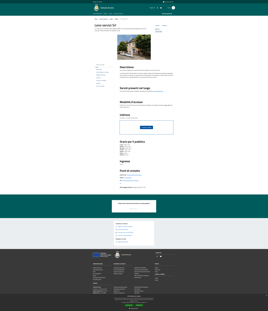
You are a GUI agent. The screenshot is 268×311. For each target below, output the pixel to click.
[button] (134, 308)
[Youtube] (160, 8)
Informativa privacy (138, 291)
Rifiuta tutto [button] (139, 305)
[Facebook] (156, 8)
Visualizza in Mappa (146, 127)
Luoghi (111, 19)
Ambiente (136, 273)
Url (120, 183)
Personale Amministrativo (99, 277)
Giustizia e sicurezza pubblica (141, 269)
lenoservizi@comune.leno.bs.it (134, 175)
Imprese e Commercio (119, 271)
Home (96, 19)
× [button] (266, 295)
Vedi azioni (164, 25)
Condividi (157, 25)
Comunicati (157, 269)
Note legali (136, 293)
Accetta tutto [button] (129, 305)
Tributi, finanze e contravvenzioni (142, 271)
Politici (94, 275)
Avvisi (156, 271)
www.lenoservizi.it (158, 91)
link (146, 302)
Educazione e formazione (140, 267)
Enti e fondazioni (97, 273)
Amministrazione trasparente (141, 287)
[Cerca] (173, 7)
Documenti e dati (97, 279)
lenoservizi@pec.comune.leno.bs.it (130, 180)
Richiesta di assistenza (119, 293)
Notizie (156, 267)
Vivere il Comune (103, 19)
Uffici (94, 271)
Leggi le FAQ (116, 291)
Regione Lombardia (97, 2)
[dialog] (134, 302)
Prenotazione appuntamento (120, 287)
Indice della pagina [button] (100, 64)
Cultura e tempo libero (119, 269)
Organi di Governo (97, 267)
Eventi (156, 280)
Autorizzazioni (137, 277)
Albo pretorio (137, 289)
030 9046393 (128, 178)
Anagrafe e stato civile (119, 267)
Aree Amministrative (98, 269)
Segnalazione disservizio (119, 289)
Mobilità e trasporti (118, 273)
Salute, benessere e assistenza (141, 275)
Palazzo (116, 19)
